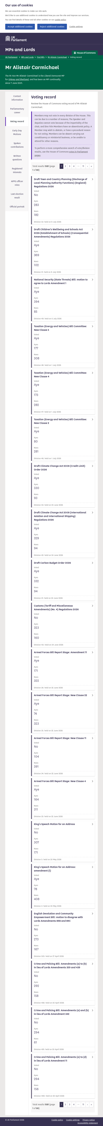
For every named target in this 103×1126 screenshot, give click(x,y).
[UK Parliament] (16, 38)
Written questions (17, 158)
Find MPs (41, 57)
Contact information (17, 98)
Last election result (17, 196)
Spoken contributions (17, 145)
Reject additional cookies (52, 26)
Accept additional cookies (20, 26)
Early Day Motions (17, 132)
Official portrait (17, 206)
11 (83, 166)
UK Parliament (11, 57)
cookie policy (60, 20)
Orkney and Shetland (18, 79)
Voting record (17, 121)
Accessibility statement (88, 1123)
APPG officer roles (17, 183)
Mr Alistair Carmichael (57, 57)
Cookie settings (76, 27)
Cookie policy (57, 1120)
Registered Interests (17, 170)
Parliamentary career (17, 111)
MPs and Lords (20, 49)
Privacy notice (89, 1120)
